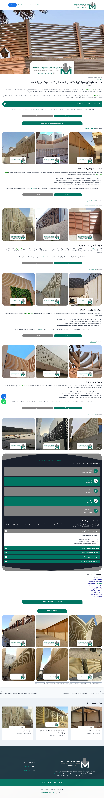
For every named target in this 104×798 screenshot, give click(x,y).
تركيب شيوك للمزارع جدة (48, 602)
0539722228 (28, 767)
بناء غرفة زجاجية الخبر (90, 128)
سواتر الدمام (27, 731)
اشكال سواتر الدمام (97, 683)
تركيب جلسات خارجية (91, 201)
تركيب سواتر (90, 77)
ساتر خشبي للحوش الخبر (86, 683)
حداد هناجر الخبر (92, 270)
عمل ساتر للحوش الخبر (40, 683)
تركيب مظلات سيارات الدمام (92, 205)
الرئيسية (37, 5)
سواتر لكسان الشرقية (74, 683)
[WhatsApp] (3, 401)
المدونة (25, 5)
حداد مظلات (93, 342)
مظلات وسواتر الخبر (94, 731)
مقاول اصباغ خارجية (91, 414)
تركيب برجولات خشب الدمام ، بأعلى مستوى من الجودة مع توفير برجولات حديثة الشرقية (83, 692)
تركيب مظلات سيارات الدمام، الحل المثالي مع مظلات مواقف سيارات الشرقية (18, 692)
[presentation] (86, 717)
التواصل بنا (86, 526)
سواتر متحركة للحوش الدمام (62, 683)
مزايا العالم (94, 733)
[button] (85, 148)
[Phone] (3, 396)
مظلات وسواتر (95, 86)
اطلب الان (12, 5)
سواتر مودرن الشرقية (50, 683)
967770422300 (44, 793)
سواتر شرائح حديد (92, 249)
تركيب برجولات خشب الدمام (48, 123)
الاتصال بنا (36, 110)
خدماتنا (54, 782)
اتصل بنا (20, 5)
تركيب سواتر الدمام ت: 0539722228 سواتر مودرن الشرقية (53, 732)
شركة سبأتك (52, 793)
